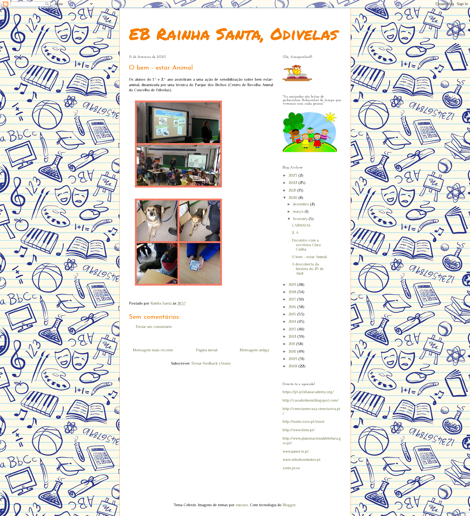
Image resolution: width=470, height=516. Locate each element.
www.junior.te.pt (295, 451)
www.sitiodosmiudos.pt (301, 459)
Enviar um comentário (154, 326)
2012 (293, 336)
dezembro (301, 204)
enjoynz (242, 505)
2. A (295, 232)
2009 (293, 358)
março (299, 211)
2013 (293, 329)
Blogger (289, 505)
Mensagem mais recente (153, 350)
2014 (293, 321)
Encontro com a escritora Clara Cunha (306, 245)
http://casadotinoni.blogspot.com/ (311, 400)
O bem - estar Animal (309, 257)
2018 (293, 292)
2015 (293, 314)
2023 (293, 175)
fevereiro (301, 219)
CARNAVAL (301, 225)
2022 (293, 182)
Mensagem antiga (254, 350)
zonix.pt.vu (291, 468)
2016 (293, 307)
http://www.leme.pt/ (299, 430)
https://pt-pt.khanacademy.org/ (308, 392)
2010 (293, 351)
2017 (293, 299)
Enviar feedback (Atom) (211, 363)
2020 (293, 197)
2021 (293, 190)
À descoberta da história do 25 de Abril (308, 269)
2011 (292, 344)
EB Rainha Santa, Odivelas (233, 33)
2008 (293, 366)
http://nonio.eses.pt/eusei (303, 421)
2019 (293, 284)
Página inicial (206, 350)
